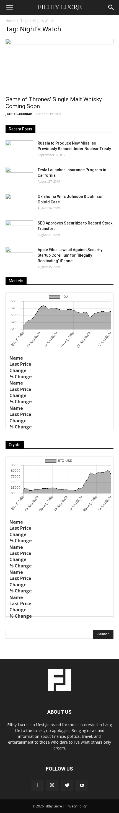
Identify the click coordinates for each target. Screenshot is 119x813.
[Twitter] (67, 785)
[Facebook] (37, 785)
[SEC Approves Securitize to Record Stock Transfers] (19, 230)
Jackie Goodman (19, 114)
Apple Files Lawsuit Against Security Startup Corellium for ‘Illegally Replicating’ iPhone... (70, 255)
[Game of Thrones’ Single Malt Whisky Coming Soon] (59, 65)
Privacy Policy (76, 806)
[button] (111, 7)
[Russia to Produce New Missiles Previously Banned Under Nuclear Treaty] (19, 150)
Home (10, 20)
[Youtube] (81, 785)
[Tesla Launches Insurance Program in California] (19, 176)
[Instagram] (52, 785)
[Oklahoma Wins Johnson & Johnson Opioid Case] (19, 203)
